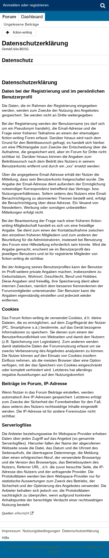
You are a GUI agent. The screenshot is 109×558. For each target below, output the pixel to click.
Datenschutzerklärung (80, 531)
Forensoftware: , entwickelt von (54, 549)
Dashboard (32, 16)
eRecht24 (22, 513)
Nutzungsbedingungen (41, 531)
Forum (9, 16)
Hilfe (5, 538)
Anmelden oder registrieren (26, 5)
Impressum (11, 531)
